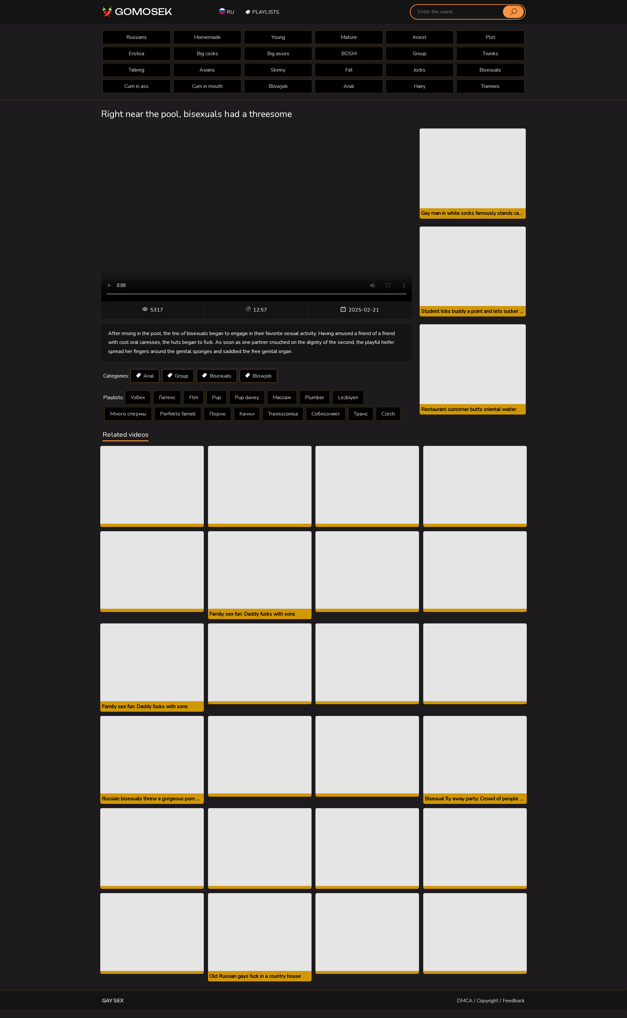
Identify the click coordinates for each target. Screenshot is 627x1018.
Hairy (420, 86)
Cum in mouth (207, 86)
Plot (490, 37)
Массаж (282, 397)
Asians (207, 70)
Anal (349, 86)
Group (419, 53)
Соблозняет (326, 413)
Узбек (138, 397)
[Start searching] (513, 12)
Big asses (278, 53)
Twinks (490, 53)
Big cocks (207, 53)
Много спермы (128, 413)
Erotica (136, 53)
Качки (246, 413)
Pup (216, 397)
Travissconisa (283, 413)
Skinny (278, 70)
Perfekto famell (178, 413)
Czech (388, 413)
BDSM (349, 53)
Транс (361, 413)
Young (278, 37)
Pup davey (247, 397)
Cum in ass (136, 86)
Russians (136, 37)
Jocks (419, 70)
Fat (349, 70)
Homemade (207, 37)
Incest (419, 37)
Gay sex (112, 1000)
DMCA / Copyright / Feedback (491, 1000)
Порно (217, 413)
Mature (349, 37)
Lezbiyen (348, 397)
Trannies (490, 86)
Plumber (314, 397)
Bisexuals (490, 70)
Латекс (167, 397)
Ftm (193, 397)
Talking (136, 70)
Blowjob (278, 86)
